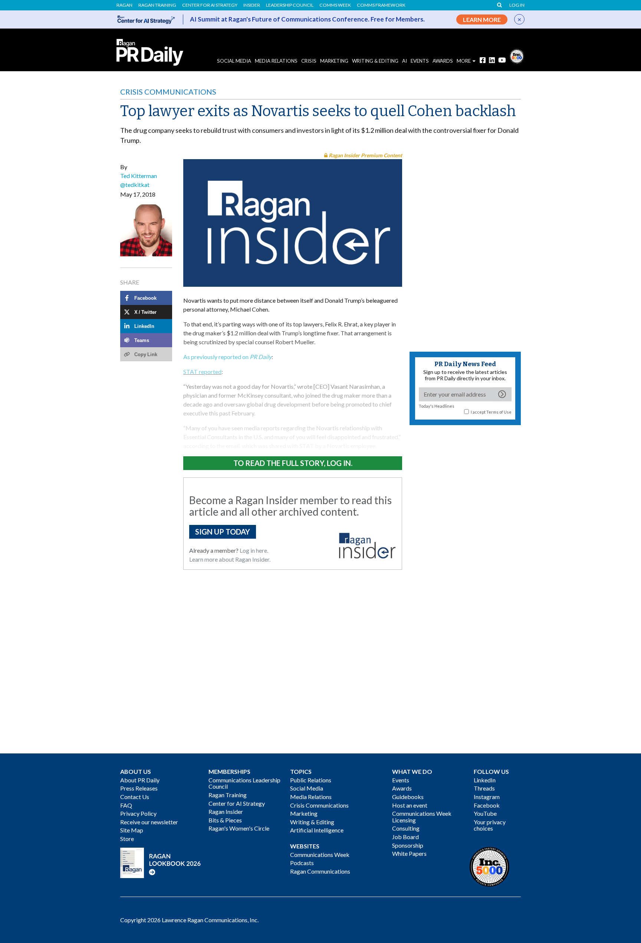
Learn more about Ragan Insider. (229, 559)
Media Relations (276, 61)
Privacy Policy (138, 813)
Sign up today (222, 531)
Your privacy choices (490, 825)
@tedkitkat (134, 184)
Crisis (308, 61)
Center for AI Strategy (209, 5)
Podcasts (302, 862)
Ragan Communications (320, 871)
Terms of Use (499, 412)
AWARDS (443, 61)
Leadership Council (289, 5)
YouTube (485, 813)
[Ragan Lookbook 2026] (160, 861)
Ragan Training (157, 5)
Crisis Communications (168, 91)
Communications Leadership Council (244, 783)
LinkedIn (485, 779)
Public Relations (310, 779)
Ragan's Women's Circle (238, 828)
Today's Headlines (436, 406)
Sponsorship (407, 845)
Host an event (409, 805)
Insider (251, 5)
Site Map (131, 830)
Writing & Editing (375, 61)
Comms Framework (381, 5)
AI (404, 61)
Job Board (405, 836)
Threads (484, 788)
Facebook (487, 805)
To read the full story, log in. (292, 463)
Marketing (334, 61)
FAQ (126, 805)
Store (127, 838)
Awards (402, 788)
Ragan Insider (225, 811)
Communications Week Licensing (421, 817)
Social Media (234, 61)
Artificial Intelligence (316, 830)
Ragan (124, 5)
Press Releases (139, 788)
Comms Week (335, 5)
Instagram (487, 796)
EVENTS (420, 61)
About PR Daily (140, 779)
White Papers (409, 853)
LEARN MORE (482, 19)
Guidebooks (408, 796)
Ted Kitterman (138, 175)
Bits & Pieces (225, 820)
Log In (517, 5)
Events (400, 779)
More (464, 61)
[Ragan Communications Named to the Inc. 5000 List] (517, 55)
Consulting (406, 828)
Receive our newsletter (149, 821)
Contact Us (134, 796)
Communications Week (319, 854)
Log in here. (254, 550)
